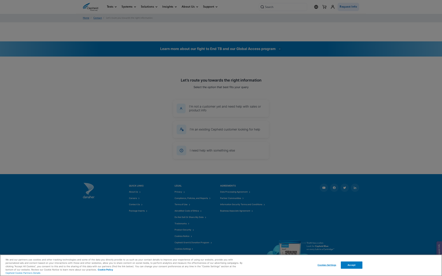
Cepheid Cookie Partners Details (23, 273)
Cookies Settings (327, 265)
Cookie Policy (105, 269)
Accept (352, 265)
